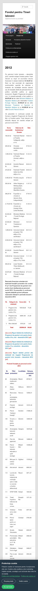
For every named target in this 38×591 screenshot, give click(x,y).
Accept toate (8, 587)
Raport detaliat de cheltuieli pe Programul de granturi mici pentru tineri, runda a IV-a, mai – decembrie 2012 (18, 335)
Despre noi (19, 35)
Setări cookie (23, 581)
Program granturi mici (12, 56)
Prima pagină (9, 35)
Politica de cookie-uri (12, 52)
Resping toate (8, 581)
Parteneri (17, 44)
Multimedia (9, 44)
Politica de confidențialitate (13, 48)
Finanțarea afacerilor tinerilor (22, 40)
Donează (8, 40)
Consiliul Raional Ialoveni (16, 109)
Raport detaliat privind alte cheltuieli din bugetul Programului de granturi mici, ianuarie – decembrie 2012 (19, 355)
